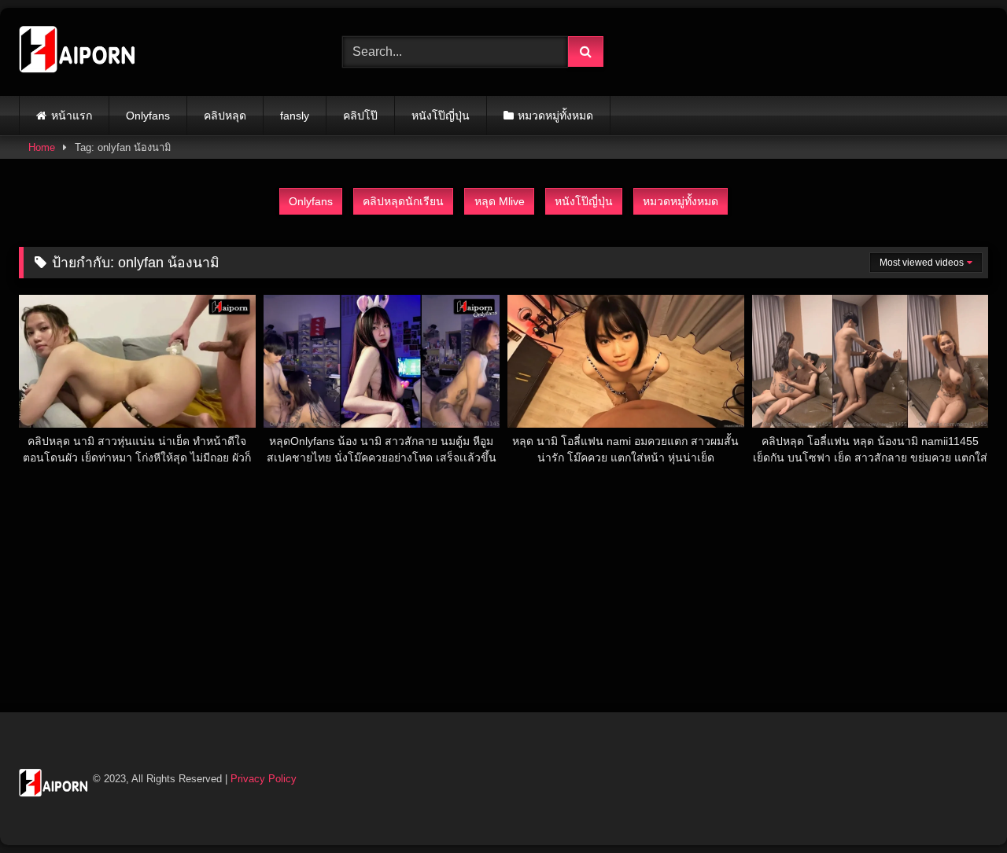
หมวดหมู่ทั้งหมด (555, 115)
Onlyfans (148, 115)
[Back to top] (958, 806)
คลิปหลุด (225, 115)
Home (41, 147)
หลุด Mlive (499, 201)
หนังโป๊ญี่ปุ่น (440, 115)
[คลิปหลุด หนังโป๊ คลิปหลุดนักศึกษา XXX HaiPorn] (78, 52)
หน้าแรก (71, 115)
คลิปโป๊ (360, 115)
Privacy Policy (264, 779)
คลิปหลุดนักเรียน (403, 201)
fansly (294, 115)
